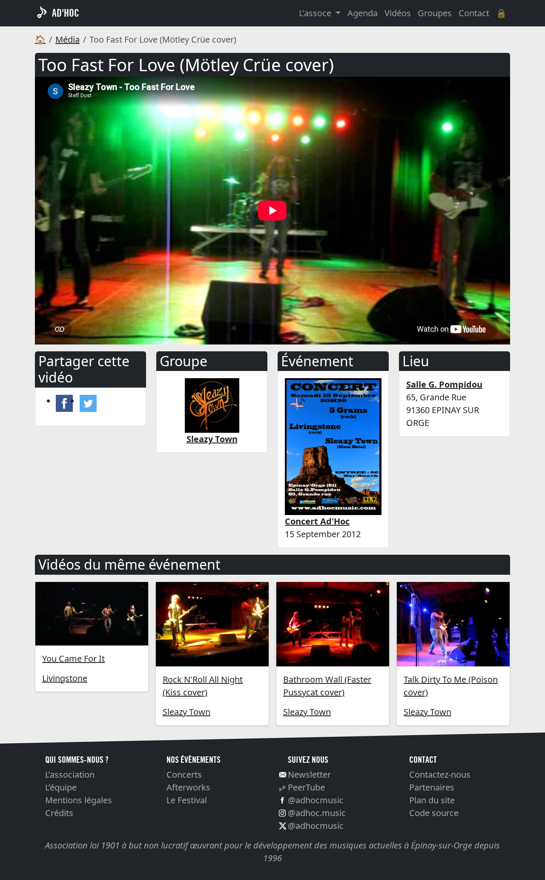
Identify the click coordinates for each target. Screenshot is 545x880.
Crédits (59, 813)
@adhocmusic (316, 800)
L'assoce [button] (316, 13)
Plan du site (432, 800)
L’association (70, 774)
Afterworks (188, 787)
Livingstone (64, 678)
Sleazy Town (186, 712)
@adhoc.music (317, 813)
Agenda (362, 13)
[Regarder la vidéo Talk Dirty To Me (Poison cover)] (453, 624)
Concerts (184, 774)
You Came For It (73, 658)
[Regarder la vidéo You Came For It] (91, 614)
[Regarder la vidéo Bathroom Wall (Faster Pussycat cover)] (332, 624)
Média (67, 39)
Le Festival (186, 800)
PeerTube (306, 787)
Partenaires (431, 787)
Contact (474, 13)
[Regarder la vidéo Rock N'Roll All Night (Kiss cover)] (212, 624)
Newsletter (309, 774)
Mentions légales (78, 800)
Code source (434, 813)
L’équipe (61, 787)
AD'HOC (65, 13)
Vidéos (397, 13)
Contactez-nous (439, 774)
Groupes (435, 13)
